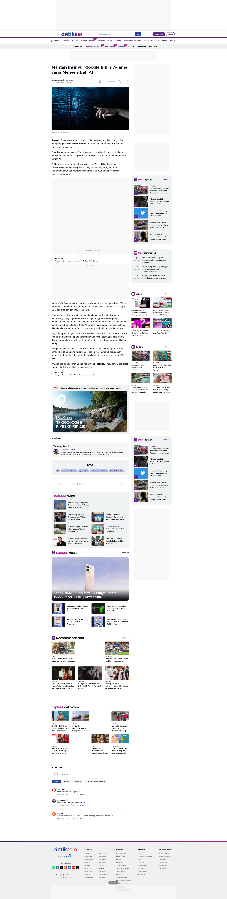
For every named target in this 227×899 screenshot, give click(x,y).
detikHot (87, 865)
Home (56, 40)
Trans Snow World (122, 868)
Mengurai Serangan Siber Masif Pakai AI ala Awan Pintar (76, 375)
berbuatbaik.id (121, 853)
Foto (157, 40)
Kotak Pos (141, 862)
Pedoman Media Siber (145, 856)
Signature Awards (122, 865)
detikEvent (119, 862)
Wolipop (102, 862)
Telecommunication (132, 40)
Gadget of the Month (94, 45)
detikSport (87, 868)
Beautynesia (163, 862)
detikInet (87, 862)
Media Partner (142, 865)
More (124, 553)
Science (118, 40)
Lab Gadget (110, 45)
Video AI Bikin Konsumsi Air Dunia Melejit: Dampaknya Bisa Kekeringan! (90, 388)
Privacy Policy (142, 871)
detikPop (102, 877)
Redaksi (140, 853)
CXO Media (163, 868)
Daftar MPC (159, 34)
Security (131, 46)
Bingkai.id (119, 874)
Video (164, 40)
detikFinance (88, 859)
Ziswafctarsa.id (121, 877)
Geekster (122, 45)
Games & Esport (88, 39)
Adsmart (119, 859)
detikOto (87, 874)
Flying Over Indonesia (123, 881)
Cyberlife (65, 40)
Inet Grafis (153, 46)
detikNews (87, 853)
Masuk (170, 34)
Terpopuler (77, 46)
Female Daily (163, 865)
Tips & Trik (148, 40)
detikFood (102, 856)
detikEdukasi (88, 856)
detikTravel (102, 853)
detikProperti (88, 877)
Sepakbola (88, 871)
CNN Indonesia (164, 853)
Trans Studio (120, 871)
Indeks (172, 40)
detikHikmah (103, 874)
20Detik (101, 868)
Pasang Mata (120, 856)
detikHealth (103, 859)
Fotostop (142, 46)
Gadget (75, 40)
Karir (139, 859)
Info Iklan (141, 868)
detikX (101, 865)
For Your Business (122, 884)
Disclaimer (141, 874)
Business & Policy (105, 40)
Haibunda (162, 859)
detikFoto (102, 871)
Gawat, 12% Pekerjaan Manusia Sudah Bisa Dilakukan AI (76, 261)
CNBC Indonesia (164, 856)
